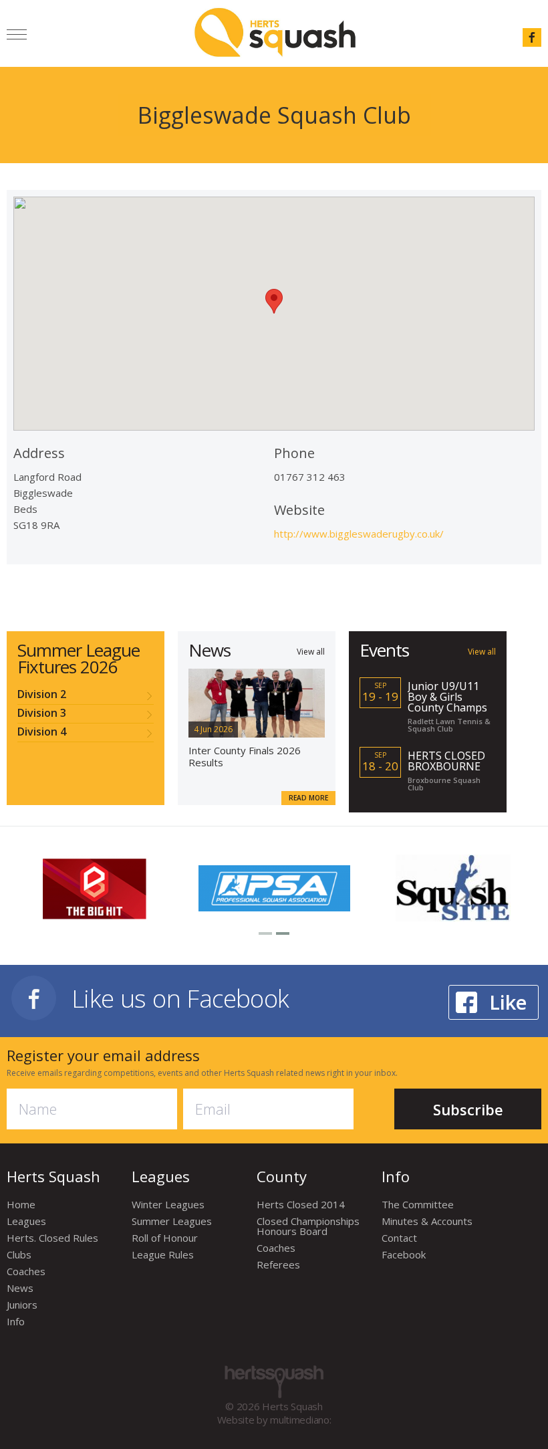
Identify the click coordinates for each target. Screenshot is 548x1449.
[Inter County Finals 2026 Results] (256, 701)
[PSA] (274, 886)
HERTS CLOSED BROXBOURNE (446, 761)
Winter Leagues (168, 1204)
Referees (278, 1264)
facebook (532, 37)
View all (311, 651)
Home (21, 1204)
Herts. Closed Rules (52, 1237)
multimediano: (300, 1419)
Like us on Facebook (180, 998)
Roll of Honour (165, 1237)
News (20, 1288)
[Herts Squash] (275, 32)
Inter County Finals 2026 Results (244, 756)
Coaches (26, 1271)
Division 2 (41, 695)
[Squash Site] (453, 887)
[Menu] (17, 36)
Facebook (404, 1254)
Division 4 (41, 732)
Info (16, 1321)
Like (508, 1002)
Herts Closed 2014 (301, 1204)
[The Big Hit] (96, 887)
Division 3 (41, 713)
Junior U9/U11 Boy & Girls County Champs (447, 697)
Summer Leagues (172, 1221)
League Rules (163, 1254)
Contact (399, 1237)
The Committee (418, 1204)
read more (308, 797)
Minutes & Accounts (427, 1221)
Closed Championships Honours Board (308, 1226)
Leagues (26, 1221)
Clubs (19, 1254)
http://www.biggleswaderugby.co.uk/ (359, 533)
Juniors (22, 1304)
